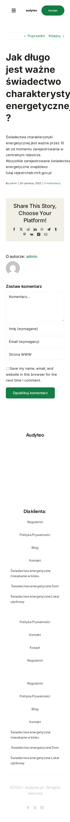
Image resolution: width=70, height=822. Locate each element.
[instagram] (42, 807)
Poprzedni (36, 36)
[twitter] (35, 807)
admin (13, 183)
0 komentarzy (52, 183)
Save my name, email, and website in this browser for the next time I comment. (31, 374)
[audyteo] (31, 6)
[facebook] (28, 807)
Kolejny (55, 36)
